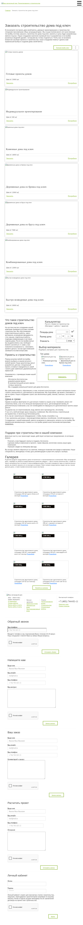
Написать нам (64, 604)
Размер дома (45, 336)
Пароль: (11, 888)
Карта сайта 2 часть (15, 607)
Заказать (9, 83)
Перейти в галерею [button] (41, 588)
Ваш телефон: (13, 627)
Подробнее (72, 83)
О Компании (12, 601)
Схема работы (13, 603)
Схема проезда (64, 606)
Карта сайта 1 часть (15, 605)
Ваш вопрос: (12, 687)
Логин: (10, 881)
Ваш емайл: (12, 673)
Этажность (44, 341)
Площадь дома (46, 332)
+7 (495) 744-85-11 (68, 601)
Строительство (46, 605)
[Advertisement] (42, 17)
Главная (8, 10)
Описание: (11, 830)
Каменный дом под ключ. (49, 362)
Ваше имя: (11, 666)
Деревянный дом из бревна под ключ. (67, 362)
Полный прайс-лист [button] (62, 48)
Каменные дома (32, 603)
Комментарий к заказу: (16, 759)
